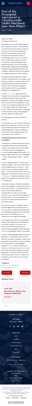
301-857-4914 (16, 321)
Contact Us (16, 352)
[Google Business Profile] (18, 326)
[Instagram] (14, 326)
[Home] (15, 3)
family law (10, 246)
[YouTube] (22, 326)
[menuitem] (8, 398)
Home (16, 336)
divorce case (11, 94)
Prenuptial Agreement (8, 267)
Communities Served (16, 346)
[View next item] (9, 306)
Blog (16, 349)
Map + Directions (16, 367)
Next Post (25, 272)
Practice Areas (16, 342)
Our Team (16, 339)
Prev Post (6, 272)
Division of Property (13, 265)
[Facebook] (10, 326)
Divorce (4, 265)
